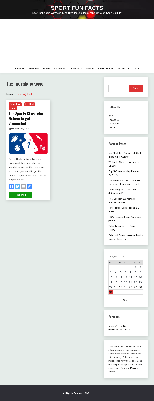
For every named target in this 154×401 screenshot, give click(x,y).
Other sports (76, 68)
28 (130, 287)
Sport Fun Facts (77, 8)
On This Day (123, 68)
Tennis (46, 68)
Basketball (33, 68)
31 (110, 292)
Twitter (112, 127)
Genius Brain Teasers (119, 329)
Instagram (113, 123)
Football (19, 68)
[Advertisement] (77, 42)
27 (125, 287)
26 (120, 287)
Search (136, 88)
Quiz (136, 68)
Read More (20, 194)
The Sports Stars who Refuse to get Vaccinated (26, 118)
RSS (110, 116)
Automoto (59, 68)
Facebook (113, 119)
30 (140, 287)
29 (135, 287)
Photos (90, 68)
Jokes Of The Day (118, 325)
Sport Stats (104, 68)
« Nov (124, 300)
